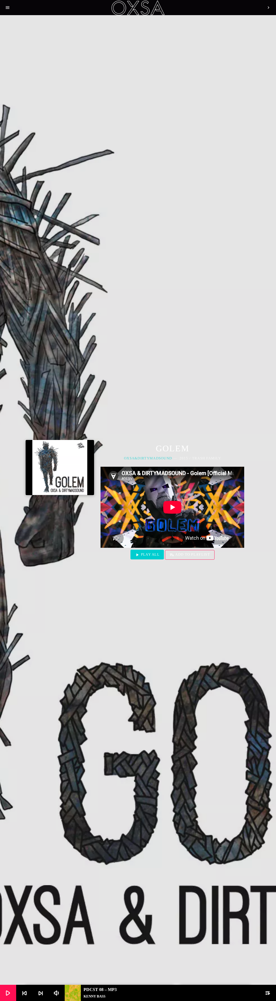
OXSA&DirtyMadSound (148, 458)
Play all (147, 554)
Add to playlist (190, 554)
